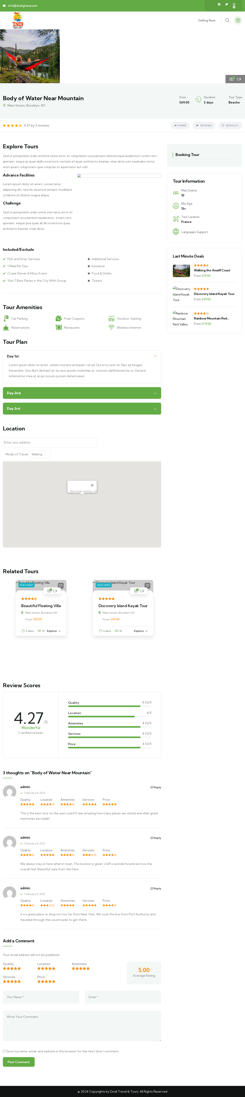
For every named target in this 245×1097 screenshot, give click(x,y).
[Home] (18, 20)
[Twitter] (226, 4)
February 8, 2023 (34, 793)
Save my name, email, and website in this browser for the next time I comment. (62, 1051)
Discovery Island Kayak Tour (47, 605)
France (186, 222)
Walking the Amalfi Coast (212, 270)
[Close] (92, 485)
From (31, 619)
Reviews (206, 125)
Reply (157, 787)
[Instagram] (234, 4)
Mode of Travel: (17, 454)
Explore (64, 631)
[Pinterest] (234, 7)
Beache (234, 102)
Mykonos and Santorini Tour (121, 642)
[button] (238, 55)
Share (182, 125)
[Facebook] (219, 4)
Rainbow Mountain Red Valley (210, 318)
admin (25, 787)
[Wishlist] (72, 586)
